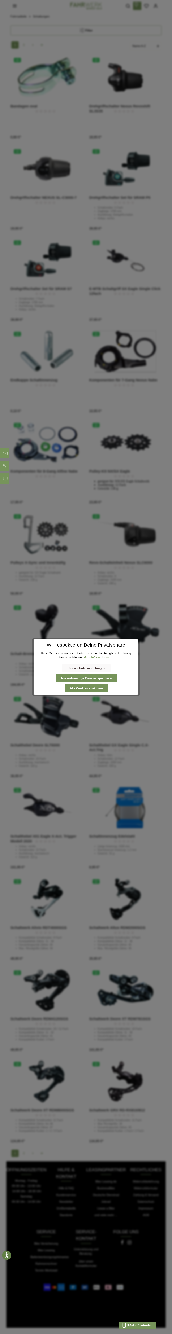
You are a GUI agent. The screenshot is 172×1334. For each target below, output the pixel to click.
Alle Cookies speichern (86, 688)
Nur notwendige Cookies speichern (86, 678)
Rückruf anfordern (140, 1325)
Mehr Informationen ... (98, 657)
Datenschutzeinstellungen (86, 668)
